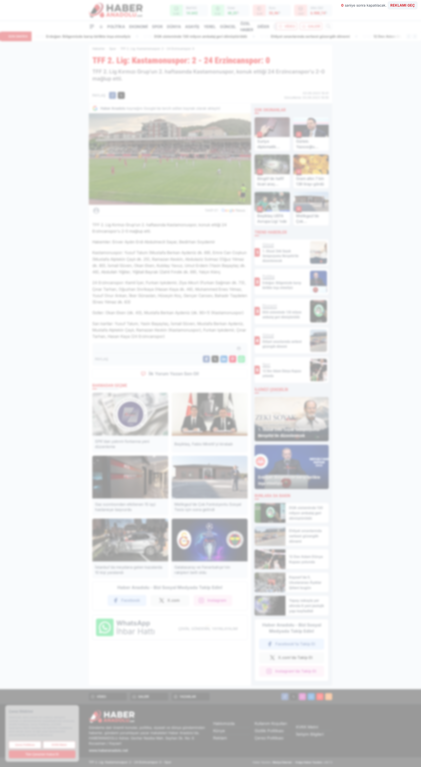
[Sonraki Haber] (414, 36)
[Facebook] (284, 696)
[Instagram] (302, 696)
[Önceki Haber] (408, 36)
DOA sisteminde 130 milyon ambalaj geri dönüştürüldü (87, 36)
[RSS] (328, 696)
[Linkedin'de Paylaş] (223, 359)
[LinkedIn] (311, 696)
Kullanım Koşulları (271, 723)
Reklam (220, 738)
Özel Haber (246, 26)
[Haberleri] (135, 210)
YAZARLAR (188, 696)
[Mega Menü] (92, 26)
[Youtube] (319, 696)
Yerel (210, 26)
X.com (173, 600)
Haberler (98, 48)
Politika (116, 26)
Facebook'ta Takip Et (295, 644)
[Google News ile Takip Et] (233, 210)
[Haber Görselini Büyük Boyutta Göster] (170, 159)
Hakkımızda (224, 723)
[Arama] (328, 26)
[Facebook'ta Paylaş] (112, 95)
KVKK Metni (307, 727)
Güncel (228, 26)
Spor (157, 26)
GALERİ (314, 26)
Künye (219, 730)
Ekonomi (138, 26)
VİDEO (289, 26)
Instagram (216, 600)
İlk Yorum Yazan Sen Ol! (174, 373)
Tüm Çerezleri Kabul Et (42, 754)
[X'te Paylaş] (121, 95)
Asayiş (192, 26)
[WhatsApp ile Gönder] (241, 359)
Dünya (174, 26)
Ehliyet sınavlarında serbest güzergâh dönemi (197, 36)
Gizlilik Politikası (269, 730)
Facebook (130, 600)
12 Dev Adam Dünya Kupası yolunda (290, 36)
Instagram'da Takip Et (295, 671)
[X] (293, 696)
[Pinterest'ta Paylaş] (232, 359)
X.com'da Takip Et (295, 657)
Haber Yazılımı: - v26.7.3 (292, 762)
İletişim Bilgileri (310, 734)
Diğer (263, 26)
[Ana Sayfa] (101, 26)
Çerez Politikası (269, 738)
